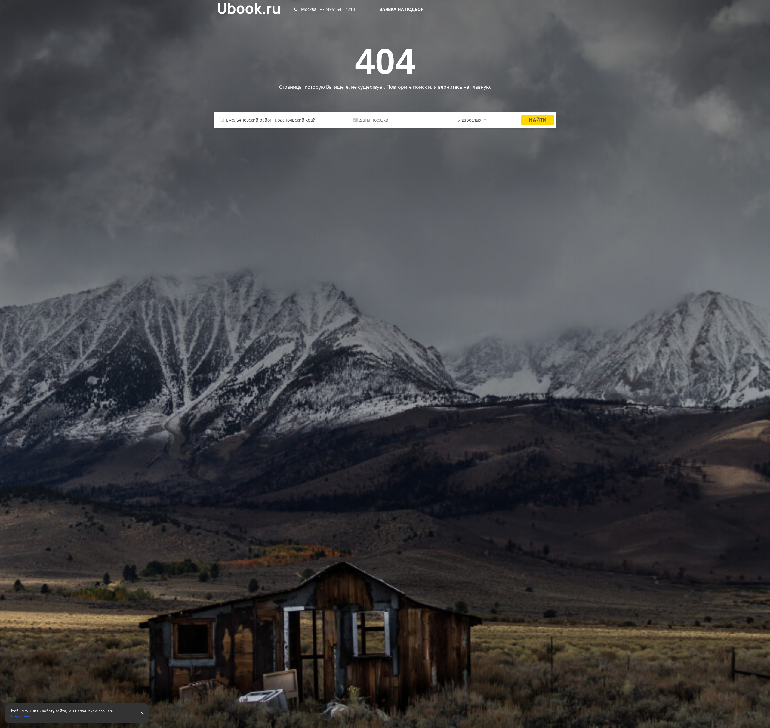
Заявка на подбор (402, 9)
